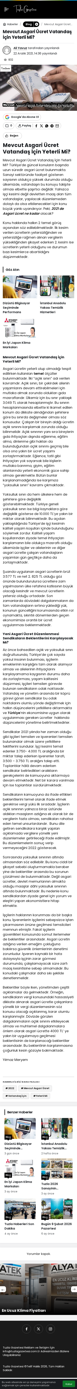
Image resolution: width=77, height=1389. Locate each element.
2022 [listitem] (9, 1088)
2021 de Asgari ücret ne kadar (33, 211)
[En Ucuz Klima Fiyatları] (38, 1289)
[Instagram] (50, 1328)
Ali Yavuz (20, 48)
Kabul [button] (69, 1384)
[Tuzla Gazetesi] (25, 9)
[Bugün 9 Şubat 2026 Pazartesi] (57, 1217)
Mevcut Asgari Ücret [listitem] (35, 1088)
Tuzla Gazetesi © (15, 1366)
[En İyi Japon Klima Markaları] (20, 333)
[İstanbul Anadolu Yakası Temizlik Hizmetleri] (57, 294)
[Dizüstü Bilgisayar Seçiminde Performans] (20, 294)
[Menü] (6, 9)
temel (39, 373)
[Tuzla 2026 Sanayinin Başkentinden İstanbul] (57, 1177)
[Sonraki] (74, 1289)
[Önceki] (3, 1289)
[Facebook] (26, 1328)
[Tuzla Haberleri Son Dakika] (20, 1217)
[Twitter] (38, 1328)
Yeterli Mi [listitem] (40, 1096)
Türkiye (14, 712)
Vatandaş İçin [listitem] (16, 1096)
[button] (36, 24)
